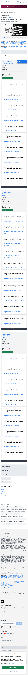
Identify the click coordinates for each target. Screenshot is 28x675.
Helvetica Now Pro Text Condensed (12, 290)
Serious (15, 521)
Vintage (23, 523)
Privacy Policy (11, 663)
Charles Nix (3, 42)
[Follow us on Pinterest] (11, 627)
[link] (23, 2)
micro (2, 514)
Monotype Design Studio (11, 42)
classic (24, 509)
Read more (3, 612)
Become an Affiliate (5, 643)
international (4, 516)
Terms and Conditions (6, 650)
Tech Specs (5, 470)
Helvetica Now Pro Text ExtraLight (12, 110)
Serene (2, 523)
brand (20, 509)
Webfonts (3, 491)
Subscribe (19, 623)
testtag (9, 516)
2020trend (3, 519)
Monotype (6, 12)
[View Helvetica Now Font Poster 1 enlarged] (14, 30)
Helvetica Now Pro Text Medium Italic (13, 183)
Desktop (2, 489)
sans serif (3, 521)
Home (2, 12)
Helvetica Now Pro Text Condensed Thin (14, 221)
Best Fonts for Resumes (12, 575)
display (2, 509)
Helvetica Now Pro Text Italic (11, 162)
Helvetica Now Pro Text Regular (11, 151)
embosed (9, 519)
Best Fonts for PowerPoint (11, 576)
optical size (9, 521)
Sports (18, 523)
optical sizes (17, 514)
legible (12, 509)
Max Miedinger (23, 41)
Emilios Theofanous (20, 43)
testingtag (15, 516)
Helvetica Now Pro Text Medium (11, 172)
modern (20, 506)
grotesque (17, 511)
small (16, 509)
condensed (3, 511)
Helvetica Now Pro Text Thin (11, 89)
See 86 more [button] (14, 187)
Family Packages (6, 56)
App (1, 493)
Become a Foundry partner (7, 640)
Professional (21, 521)
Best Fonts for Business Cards (16, 577)
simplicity (11, 514)
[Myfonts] (7, 2)
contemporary (11, 511)
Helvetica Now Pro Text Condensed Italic (14, 301)
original (7, 509)
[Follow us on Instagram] (2, 627)
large (6, 514)
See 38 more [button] (14, 329)
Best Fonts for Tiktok (5, 577)
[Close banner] (25, 6)
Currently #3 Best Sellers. (16, 46)
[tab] (4, 37)
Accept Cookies (13, 667)
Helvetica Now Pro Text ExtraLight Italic (13, 120)
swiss (7, 506)
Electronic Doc (4, 498)
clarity (16, 506)
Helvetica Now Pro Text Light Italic (12, 141)
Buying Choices (7, 78)
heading (18, 519)
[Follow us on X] (6, 627)
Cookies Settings (13, 671)
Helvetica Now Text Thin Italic (11, 99)
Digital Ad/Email (4, 495)
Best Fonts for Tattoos (21, 576)
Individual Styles (6, 466)
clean (14, 519)
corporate (23, 511)
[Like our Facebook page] (15, 627)
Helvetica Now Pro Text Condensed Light (14, 268)
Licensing (4, 474)
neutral (11, 506)
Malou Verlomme (4, 43)
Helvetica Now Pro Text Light (11, 131)
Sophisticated (9, 523)
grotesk (3, 506)
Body (15, 523)
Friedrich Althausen (20, 42)
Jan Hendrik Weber (12, 43)
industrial (24, 519)
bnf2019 (20, 516)
